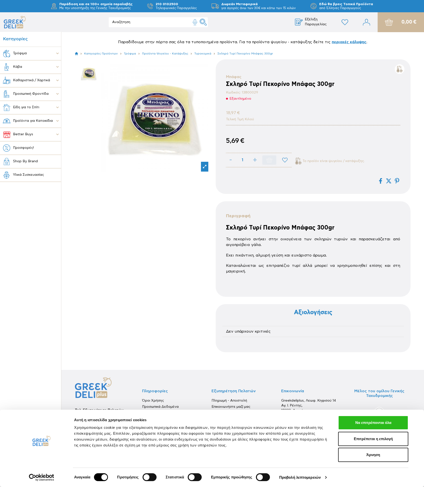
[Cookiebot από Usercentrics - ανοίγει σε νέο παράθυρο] (41, 477)
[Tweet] (389, 181)
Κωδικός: (233, 92)
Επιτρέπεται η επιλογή (373, 439)
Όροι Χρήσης (153, 400)
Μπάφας (233, 77)
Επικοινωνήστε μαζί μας (231, 406)
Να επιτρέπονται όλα (373, 422)
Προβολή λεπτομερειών (300, 477)
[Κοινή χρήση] (380, 181)
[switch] (150, 477)
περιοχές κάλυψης (349, 42)
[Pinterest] (397, 181)
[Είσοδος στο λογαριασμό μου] (366, 22)
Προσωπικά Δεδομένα (160, 406)
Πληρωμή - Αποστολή (229, 400)
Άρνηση (373, 455)
